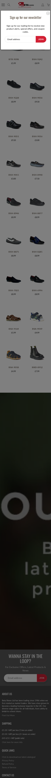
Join (41, 39)
